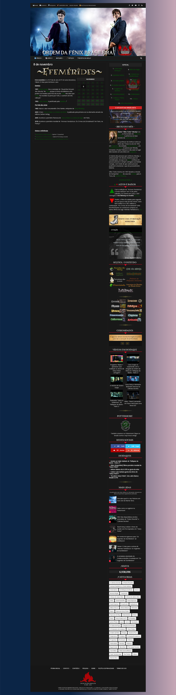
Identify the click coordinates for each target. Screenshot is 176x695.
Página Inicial (55, 668)
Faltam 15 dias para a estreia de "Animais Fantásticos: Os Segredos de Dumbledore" (128, 548)
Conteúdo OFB (63, 5)
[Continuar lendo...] (125, 180)
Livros (49, 58)
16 (93, 90)
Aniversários (113, 590)
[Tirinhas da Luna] (117, 280)
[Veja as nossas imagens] (139, 5)
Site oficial (122, 647)
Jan (79, 101)
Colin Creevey (43, 101)
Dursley (133, 174)
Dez (102, 104)
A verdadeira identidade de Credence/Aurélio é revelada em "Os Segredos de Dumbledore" (129, 558)
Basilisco (63, 101)
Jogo (121, 622)
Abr (93, 101)
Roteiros (129, 643)
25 (79, 97)
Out (93, 104)
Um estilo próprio (118, 81)
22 (93, 93)
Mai (97, 101)
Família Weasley (120, 176)
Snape (37, 96)
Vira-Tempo (127, 654)
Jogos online (73, 5)
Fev (83, 101)
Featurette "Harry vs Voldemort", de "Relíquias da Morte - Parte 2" (117, 403)
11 (97, 86)
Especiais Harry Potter (122, 611)
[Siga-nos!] (132, 5)
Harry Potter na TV (121, 618)
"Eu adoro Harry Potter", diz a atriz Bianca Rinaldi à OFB (123, 477)
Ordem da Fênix (130, 138)
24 (102, 93)
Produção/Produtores (133, 636)
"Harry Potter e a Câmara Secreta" (43, 136)
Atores (137, 590)
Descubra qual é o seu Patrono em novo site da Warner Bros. (128, 500)
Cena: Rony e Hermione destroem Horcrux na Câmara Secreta (133, 386)
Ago (83, 104)
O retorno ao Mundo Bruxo (134, 75)
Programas (113, 640)
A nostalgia (135, 90)
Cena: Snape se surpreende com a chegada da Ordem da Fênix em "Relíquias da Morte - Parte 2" (133, 369)
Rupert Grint (113, 647)
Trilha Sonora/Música (125, 650)
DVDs (111, 600)
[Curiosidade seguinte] (127, 343)
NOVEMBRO (90, 79)
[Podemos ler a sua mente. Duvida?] (134, 274)
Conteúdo (75, 668)
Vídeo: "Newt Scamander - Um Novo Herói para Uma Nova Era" (133, 403)
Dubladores (133, 604)
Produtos (122, 636)
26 (83, 97)
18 (102, 90)
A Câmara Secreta (115, 583)
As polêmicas (135, 85)
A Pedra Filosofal (128, 583)
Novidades (134, 622)
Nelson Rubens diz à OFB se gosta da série (124, 469)
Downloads (124, 604)
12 (102, 86)
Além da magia (135, 69)
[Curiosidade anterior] (122, 343)
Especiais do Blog (115, 615)
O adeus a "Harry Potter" (118, 99)
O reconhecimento (118, 94)
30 (102, 97)
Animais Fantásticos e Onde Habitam (120, 586)
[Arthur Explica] (117, 274)
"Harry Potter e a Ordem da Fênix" (55, 112)
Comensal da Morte (115, 148)
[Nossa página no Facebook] (129, 5)
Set (88, 104)
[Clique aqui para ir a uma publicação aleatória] (125, 220)
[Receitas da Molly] (117, 269)
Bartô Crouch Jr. (132, 146)
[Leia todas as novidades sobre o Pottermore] (126, 290)
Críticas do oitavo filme (116, 597)
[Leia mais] (137, 195)
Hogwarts (115, 146)
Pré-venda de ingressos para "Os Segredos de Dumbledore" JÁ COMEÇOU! (128, 539)
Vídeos (38, 58)
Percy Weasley (79, 108)
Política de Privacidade (88, 5)
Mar (88, 101)
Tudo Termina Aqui (115, 654)
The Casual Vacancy (133, 647)
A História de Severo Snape (116, 386)
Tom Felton (113, 650)
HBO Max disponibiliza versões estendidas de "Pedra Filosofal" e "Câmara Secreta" (128, 519)
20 (83, 93)
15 (88, 90)
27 (88, 97)
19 (79, 93)
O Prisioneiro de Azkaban (117, 629)
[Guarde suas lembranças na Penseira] (134, 269)
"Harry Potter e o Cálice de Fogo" (72, 118)
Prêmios (130, 640)
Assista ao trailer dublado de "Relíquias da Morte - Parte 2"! (123, 462)
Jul (79, 104)
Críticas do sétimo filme (133, 597)
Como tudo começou (118, 70)
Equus (112, 611)
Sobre (93, 668)
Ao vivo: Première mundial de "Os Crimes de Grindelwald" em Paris (51, 139)
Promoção (122, 640)
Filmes (60, 58)
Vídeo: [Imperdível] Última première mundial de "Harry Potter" (125, 466)
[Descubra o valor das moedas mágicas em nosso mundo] (134, 285)
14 (83, 90)
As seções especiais (118, 85)
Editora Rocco (114, 608)
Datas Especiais (131, 600)
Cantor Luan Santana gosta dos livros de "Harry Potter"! (123, 473)
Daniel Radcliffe (120, 600)
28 (93, 97)
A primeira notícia (118, 75)
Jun (102, 101)
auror (119, 134)
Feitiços (71, 58)
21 (88, 93)
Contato (44, 5)
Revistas (121, 643)
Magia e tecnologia (134, 81)
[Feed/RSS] (142, 5)
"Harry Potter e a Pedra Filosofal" (43, 134)
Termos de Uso (121, 668)
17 (97, 90)
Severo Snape (43, 89)
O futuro (135, 99)
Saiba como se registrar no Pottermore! (126, 509)
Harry (48, 91)
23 (97, 93)
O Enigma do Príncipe (129, 625)
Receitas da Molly (85, 58)
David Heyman (114, 604)
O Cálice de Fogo (115, 625)
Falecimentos (126, 615)
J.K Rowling (132, 618)
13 (79, 90)
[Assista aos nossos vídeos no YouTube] (135, 5)
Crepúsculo (124, 593)
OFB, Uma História (126, 103)
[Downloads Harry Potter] (117, 285)
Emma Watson (125, 608)
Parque (124, 633)
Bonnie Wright (114, 593)
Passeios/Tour (133, 633)
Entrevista (134, 608)
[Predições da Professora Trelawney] (134, 279)
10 (93, 86)
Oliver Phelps (131, 629)
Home (36, 5)
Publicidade (113, 643)
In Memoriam (134, 94)
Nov (97, 104)
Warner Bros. (114, 658)
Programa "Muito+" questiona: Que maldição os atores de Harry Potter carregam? (116, 369)
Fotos (111, 618)
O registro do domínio (118, 90)
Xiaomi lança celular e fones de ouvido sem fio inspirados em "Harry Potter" (129, 529)
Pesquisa (53, 5)
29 (97, 97)
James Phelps (114, 622)
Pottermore (113, 636)
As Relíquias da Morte (126, 590)
